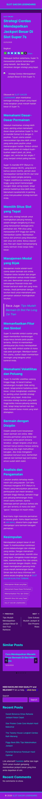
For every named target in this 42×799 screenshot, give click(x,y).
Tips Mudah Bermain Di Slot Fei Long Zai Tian (21, 310)
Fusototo (19, 761)
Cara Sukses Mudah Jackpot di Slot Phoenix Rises (31, 620)
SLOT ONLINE (8, 16)
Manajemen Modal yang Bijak (16, 584)
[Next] (36, 660)
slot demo (10, 522)
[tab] (16, 673)
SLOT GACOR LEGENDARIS (15, 603)
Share (30, 53)
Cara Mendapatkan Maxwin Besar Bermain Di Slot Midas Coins (20, 657)
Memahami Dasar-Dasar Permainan (18, 589)
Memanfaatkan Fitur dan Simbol (17, 594)
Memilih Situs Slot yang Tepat (16, 598)
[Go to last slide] (6, 660)
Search (6, 696)
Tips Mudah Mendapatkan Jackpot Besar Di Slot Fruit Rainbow (10, 622)
